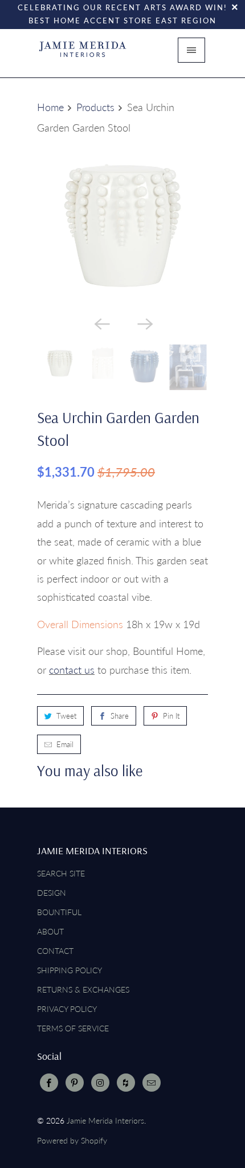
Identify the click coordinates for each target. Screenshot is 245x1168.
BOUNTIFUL (59, 912)
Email (65, 744)
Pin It (171, 715)
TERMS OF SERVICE (73, 1028)
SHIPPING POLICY (69, 970)
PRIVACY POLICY (67, 1009)
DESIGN (51, 892)
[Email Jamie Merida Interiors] (151, 1082)
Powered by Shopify (72, 1140)
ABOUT (50, 931)
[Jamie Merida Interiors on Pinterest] (75, 1082)
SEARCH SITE (61, 873)
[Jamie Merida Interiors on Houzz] (126, 1082)
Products (95, 107)
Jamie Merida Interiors (105, 1120)
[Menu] (191, 50)
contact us (72, 669)
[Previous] (100, 322)
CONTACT (55, 951)
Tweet (66, 715)
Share (120, 715)
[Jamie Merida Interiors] (82, 53)
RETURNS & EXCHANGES (83, 989)
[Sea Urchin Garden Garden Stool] (122, 225)
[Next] (144, 322)
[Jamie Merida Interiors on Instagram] (100, 1082)
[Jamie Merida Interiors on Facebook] (49, 1082)
